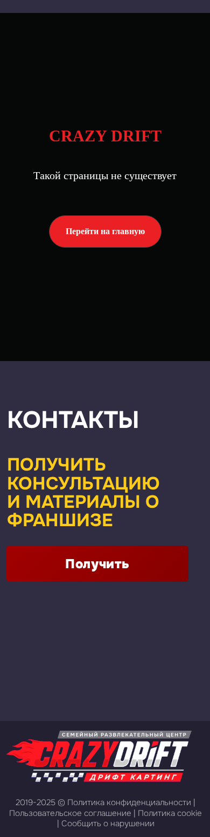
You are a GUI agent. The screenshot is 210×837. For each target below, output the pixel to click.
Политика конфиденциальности (129, 802)
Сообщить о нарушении (108, 823)
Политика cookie (170, 813)
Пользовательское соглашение (70, 813)
